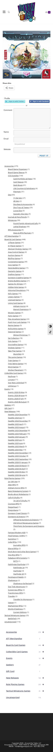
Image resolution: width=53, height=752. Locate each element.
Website (7, 149)
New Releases (25, 678)
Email (6, 139)
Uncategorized (23, 697)
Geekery (23, 664)
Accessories (25, 632)
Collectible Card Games (25, 652)
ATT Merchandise (23, 638)
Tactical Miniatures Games (25, 691)
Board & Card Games (25, 645)
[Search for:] (8, 12)
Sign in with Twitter (15, 101)
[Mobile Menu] (4, 12)
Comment (8, 110)
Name (6, 132)
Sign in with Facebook (39, 101)
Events (25, 658)
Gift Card (23, 671)
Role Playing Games (25, 684)
